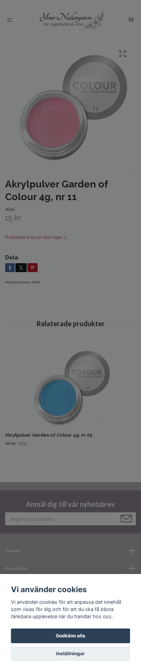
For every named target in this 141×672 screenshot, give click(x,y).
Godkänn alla (70, 635)
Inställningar (70, 653)
